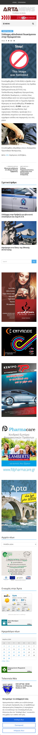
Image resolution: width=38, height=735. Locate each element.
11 (19, 649)
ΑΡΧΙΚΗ (14, 2)
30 (9, 658)
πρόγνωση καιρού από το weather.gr (16, 614)
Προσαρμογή (19, 725)
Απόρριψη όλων (19, 731)
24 (14, 655)
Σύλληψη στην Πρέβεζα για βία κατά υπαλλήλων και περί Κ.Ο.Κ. (17, 216)
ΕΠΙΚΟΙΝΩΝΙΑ (22, 2)
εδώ (7, 155)
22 (4, 655)
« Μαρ (3, 661)
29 (4, 658)
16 (9, 652)
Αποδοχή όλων (19, 720)
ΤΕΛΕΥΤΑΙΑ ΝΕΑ (7, 31)
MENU (7, 24)
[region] (19, 715)
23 (9, 655)
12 (24, 649)
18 (19, 652)
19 (24, 652)
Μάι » (8, 661)
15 (4, 652)
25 (19, 655)
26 (24, 655)
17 (14, 652)
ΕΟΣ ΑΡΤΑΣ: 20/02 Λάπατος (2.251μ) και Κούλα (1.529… (24, 686)
